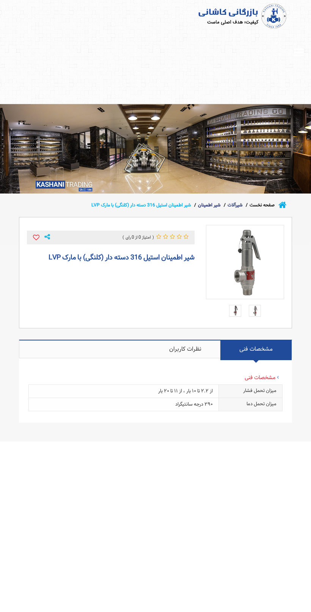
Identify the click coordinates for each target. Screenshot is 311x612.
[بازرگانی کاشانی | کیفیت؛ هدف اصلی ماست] (228, 15)
